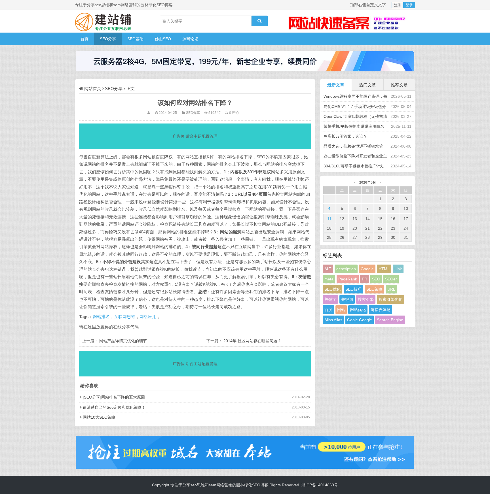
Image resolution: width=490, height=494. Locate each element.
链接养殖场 (380, 309)
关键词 (347, 299)
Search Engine (390, 320)
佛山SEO (163, 39)
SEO (376, 279)
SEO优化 (332, 289)
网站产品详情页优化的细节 (123, 340)
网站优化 (358, 309)
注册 (397, 5)
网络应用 (148, 316)
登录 (409, 5)
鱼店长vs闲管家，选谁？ (345, 136)
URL (391, 289)
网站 (341, 309)
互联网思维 (124, 316)
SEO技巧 (353, 289)
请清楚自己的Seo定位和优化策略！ (114, 407)
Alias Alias (333, 320)
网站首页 (92, 88)
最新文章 (335, 84)
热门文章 (367, 84)
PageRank (347, 279)
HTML (384, 269)
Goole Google (359, 320)
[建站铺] (103, 21)
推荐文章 (399, 84)
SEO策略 (374, 289)
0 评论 (234, 112)
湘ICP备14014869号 (319, 485)
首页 (84, 39)
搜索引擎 (366, 299)
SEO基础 (135, 39)
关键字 (330, 299)
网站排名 (101, 316)
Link (398, 269)
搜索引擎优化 (390, 299)
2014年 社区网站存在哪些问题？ (252, 340)
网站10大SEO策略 (99, 417)
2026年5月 (367, 182)
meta (328, 279)
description (346, 269)
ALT (327, 269)
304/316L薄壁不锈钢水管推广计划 (354, 166)
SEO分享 (108, 39)
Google (367, 269)
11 (329, 218)
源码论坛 (190, 39)
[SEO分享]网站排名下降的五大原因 (114, 397)
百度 (328, 309)
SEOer (391, 279)
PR (364, 279)
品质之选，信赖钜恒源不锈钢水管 (353, 146)
